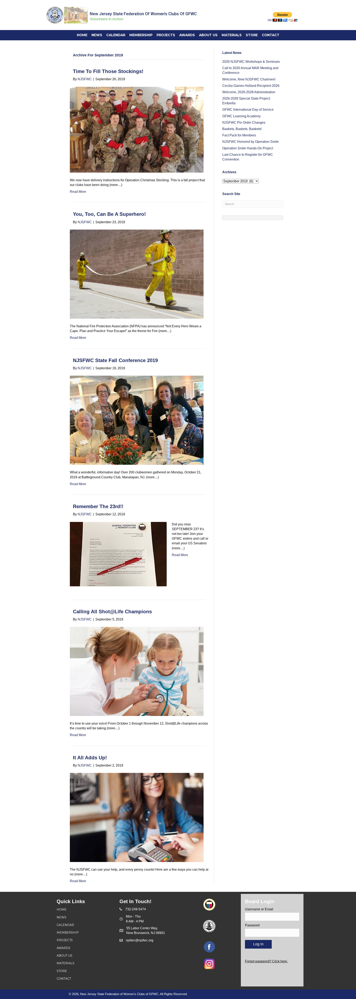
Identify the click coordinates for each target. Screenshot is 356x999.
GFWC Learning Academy (241, 116)
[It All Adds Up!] (137, 817)
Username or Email (259, 909)
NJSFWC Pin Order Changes (243, 122)
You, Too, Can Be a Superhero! (109, 214)
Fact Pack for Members (239, 135)
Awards (63, 948)
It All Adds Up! (90, 757)
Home (62, 909)
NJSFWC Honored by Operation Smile (250, 141)
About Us (64, 955)
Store (62, 971)
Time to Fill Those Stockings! (108, 71)
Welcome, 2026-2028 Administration (248, 92)
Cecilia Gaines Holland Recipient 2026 (250, 85)
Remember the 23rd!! (98, 506)
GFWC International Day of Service (248, 109)
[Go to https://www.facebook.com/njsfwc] (209, 947)
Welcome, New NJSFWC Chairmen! (248, 79)
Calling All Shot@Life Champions (112, 611)
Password (252, 925)
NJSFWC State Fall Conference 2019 (115, 360)
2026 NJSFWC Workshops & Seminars (251, 61)
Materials (65, 963)
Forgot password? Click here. (266, 961)
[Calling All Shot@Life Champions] (137, 671)
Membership (68, 932)
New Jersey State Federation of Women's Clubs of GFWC (143, 13)
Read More (78, 191)
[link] (82, 35)
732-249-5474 (135, 909)
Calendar (65, 925)
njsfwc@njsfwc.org (139, 940)
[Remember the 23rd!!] (118, 553)
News (61, 917)
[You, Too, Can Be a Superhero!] (137, 274)
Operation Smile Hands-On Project (247, 148)
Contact (64, 978)
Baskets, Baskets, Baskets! (242, 129)
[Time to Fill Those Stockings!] (137, 129)
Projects (65, 940)
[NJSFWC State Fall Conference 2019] (137, 420)
